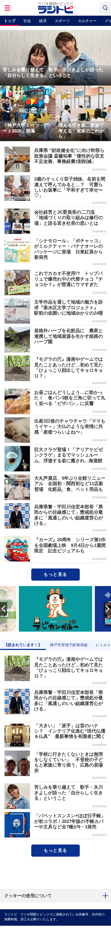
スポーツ (62, 21)
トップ (9, 21)
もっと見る (55, 574)
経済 (43, 21)
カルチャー (87, 21)
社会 (27, 21)
